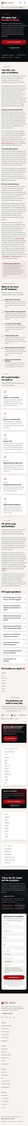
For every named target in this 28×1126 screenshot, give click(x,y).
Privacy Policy (4, 1121)
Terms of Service (12, 1121)
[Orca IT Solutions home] (7, 2)
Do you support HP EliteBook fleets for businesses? (11, 643)
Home (2, 7)
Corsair (6, 780)
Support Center (5, 1075)
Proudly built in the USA (8, 1118)
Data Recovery (8, 851)
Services (7, 7)
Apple (6, 760)
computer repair (19, 238)
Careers (3, 1060)
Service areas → (5, 1087)
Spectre (3, 686)
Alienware (7, 757)
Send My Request (14, 977)
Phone (5, 937)
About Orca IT (4, 1049)
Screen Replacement (10, 860)
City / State (6, 951)
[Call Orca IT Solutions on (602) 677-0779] (20, 3)
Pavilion (3, 680)
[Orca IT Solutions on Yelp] (14, 1017)
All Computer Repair (9, 751)
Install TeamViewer (6, 1084)
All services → (5, 1040)
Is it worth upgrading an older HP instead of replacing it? (12, 651)
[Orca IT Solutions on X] (2, 1017)
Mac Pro (7, 768)
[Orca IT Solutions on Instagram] (6, 1017)
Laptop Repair (8, 848)
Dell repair (6, 256)
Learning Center (5, 1081)
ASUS (6, 777)
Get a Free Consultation (14, 42)
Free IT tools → (5, 1064)
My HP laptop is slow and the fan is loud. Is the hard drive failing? (12, 627)
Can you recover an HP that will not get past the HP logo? (12, 635)
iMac (6, 763)
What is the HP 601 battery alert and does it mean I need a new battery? (12, 618)
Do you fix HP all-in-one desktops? (9, 660)
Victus (3, 688)
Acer (6, 754)
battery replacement (7, 143)
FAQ (2, 1078)
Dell (5, 782)
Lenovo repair (15, 256)
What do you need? (8, 958)
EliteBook (3, 673)
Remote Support (5, 1031)
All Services (7, 862)
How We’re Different (6, 1055)
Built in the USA (5, 1058)
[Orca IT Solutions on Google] (10, 1017)
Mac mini (7, 765)
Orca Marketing (5, 1101)
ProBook (3, 683)
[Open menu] (24, 3)
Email (4, 944)
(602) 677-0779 (15, 48)
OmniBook (4, 678)
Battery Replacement (10, 857)
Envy (2, 675)
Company (7, 931)
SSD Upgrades (8, 854)
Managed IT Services (6, 1025)
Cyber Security (4, 1028)
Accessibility (19, 1121)
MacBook (7, 771)
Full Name (6, 923)
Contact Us (4, 1072)
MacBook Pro (8, 774)
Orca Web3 (4, 1104)
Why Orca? (4, 1052)
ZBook (3, 691)
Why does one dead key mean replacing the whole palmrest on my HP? (12, 608)
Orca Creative (4, 1098)
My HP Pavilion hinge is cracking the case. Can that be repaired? (12, 598)
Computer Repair (14, 7)
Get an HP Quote (10, 738)
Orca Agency (4, 1095)
